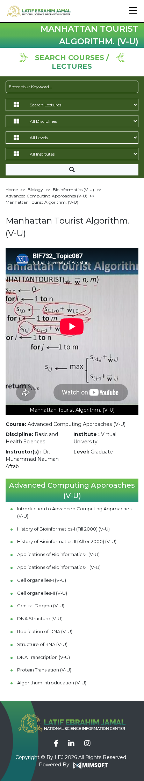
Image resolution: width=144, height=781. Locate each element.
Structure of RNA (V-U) (42, 644)
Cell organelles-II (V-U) (42, 593)
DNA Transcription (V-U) (43, 657)
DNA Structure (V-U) (40, 618)
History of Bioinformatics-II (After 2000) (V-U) (66, 541)
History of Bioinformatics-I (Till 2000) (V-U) (63, 529)
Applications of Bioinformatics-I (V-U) (58, 554)
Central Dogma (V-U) (40, 605)
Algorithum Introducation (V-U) (51, 682)
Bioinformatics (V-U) (73, 189)
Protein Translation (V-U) (44, 670)
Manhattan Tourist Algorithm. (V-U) (42, 202)
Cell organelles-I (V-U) (41, 580)
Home (12, 189)
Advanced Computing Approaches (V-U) (46, 195)
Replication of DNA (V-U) (44, 631)
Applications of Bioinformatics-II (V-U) (59, 567)
